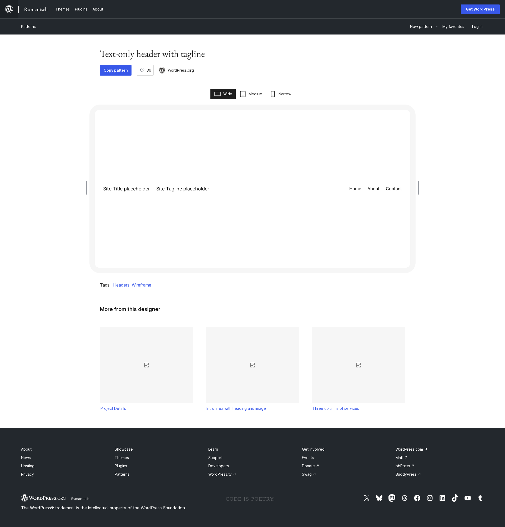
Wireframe (141, 285)
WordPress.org (181, 70)
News (26, 457)
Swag (309, 474)
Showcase (124, 449)
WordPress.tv (222, 474)
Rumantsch (80, 498)
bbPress (405, 466)
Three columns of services (335, 408)
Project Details (113, 408)
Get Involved (313, 449)
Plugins (121, 466)
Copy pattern (116, 70)
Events (308, 457)
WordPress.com (411, 449)
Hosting (27, 466)
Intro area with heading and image (236, 408)
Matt (402, 457)
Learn (213, 449)
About (26, 449)
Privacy (27, 474)
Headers (121, 285)
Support (215, 457)
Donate (310, 466)
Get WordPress (480, 9)
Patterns (28, 26)
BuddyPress (408, 474)
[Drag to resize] (87, 188)
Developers (218, 466)
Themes (122, 457)
